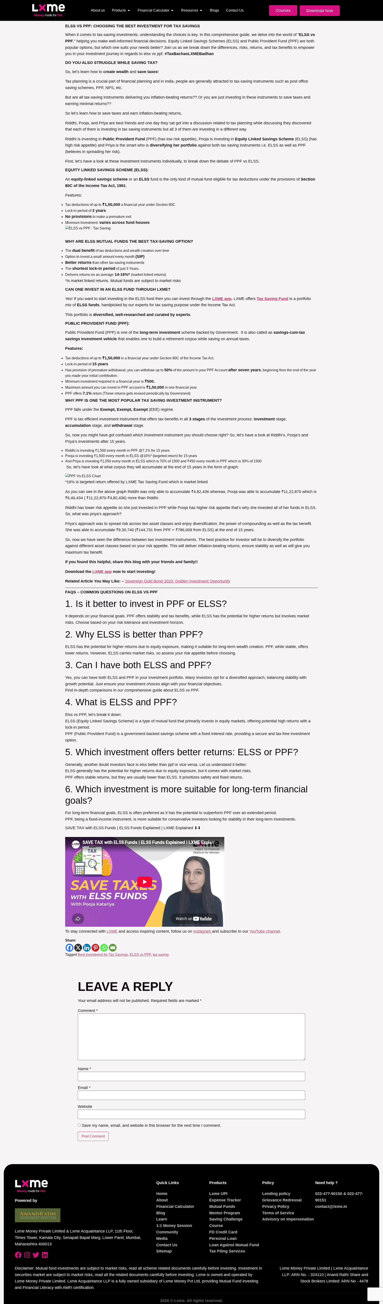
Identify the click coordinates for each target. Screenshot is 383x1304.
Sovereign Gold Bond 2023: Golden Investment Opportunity (177, 581)
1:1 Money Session (174, 1225)
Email (84, 1088)
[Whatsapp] (104, 948)
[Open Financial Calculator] (172, 10)
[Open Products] (129, 10)
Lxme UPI (218, 1193)
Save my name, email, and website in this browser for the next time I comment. (151, 1125)
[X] (78, 948)
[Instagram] (27, 1255)
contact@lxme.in (331, 1206)
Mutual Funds (222, 1206)
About (162, 1200)
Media (162, 1238)
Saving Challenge (225, 1219)
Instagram (202, 931)
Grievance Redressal (282, 1200)
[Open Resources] (201, 10)
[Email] (113, 948)
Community (167, 1232)
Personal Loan (223, 1238)
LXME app (102, 571)
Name (84, 1069)
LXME (112, 931)
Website (85, 1107)
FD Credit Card (223, 1232)
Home (161, 1193)
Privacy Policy (275, 1206)
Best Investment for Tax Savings (103, 954)
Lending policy (276, 1193)
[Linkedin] (87, 948)
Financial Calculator (175, 1206)
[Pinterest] (95, 948)
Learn (161, 1219)
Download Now (319, 10)
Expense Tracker (225, 1200)
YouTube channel (264, 931)
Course (216, 1225)
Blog (160, 1213)
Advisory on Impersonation (288, 1219)
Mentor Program (224, 1213)
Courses (283, 10)
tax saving (161, 954)
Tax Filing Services (227, 1251)
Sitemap (164, 1251)
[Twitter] (36, 1255)
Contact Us (166, 1245)
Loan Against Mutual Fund (234, 1245)
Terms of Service (278, 1213)
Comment (88, 1011)
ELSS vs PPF (140, 954)
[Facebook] (69, 948)
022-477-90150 (328, 1193)
